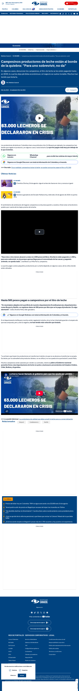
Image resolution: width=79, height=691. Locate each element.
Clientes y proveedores (31, 654)
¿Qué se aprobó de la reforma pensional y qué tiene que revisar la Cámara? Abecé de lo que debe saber (39, 517)
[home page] (39, 3)
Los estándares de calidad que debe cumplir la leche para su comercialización (46, 419)
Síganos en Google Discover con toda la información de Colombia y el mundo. (37, 162)
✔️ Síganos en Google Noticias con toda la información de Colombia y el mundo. (38, 315)
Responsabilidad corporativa (56, 642)
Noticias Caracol (6, 56)
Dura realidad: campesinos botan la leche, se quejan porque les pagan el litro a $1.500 (41, 167)
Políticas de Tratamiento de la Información (57, 676)
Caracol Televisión (13, 639)
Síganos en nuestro (11, 156)
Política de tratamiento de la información (60, 645)
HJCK (10, 651)
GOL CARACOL (27, 9)
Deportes (25, 670)
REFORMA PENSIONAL (16, 13)
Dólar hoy (31, 50)
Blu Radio (11, 642)
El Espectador (12, 657)
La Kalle (10, 648)
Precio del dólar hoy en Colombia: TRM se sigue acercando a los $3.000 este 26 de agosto (37, 503)
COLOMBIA (15, 9)
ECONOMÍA (60, 9)
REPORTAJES (72, 9)
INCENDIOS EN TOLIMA (57, 13)
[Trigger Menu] (3, 3)
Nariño (46, 422)
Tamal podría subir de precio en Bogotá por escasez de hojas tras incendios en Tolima (35, 507)
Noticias (14, 670)
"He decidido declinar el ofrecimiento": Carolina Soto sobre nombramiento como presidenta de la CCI (39, 512)
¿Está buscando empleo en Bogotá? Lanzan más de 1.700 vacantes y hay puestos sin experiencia (39, 522)
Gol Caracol (11, 645)
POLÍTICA (5, 9)
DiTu (9, 654)
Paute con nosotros (30, 660)
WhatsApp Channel (34, 156)
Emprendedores (51, 50)
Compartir (71, 90)
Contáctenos (28, 651)
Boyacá (21, 422)
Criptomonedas (40, 50)
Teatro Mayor (12, 660)
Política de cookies (54, 648)
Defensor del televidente (31, 642)
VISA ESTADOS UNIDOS (33, 13)
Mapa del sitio (29, 657)
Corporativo (52, 654)
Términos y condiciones (55, 651)
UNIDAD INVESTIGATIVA (46, 9)
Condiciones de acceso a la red (57, 639)
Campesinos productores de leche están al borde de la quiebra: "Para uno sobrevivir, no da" (46, 56)
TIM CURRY (45, 13)
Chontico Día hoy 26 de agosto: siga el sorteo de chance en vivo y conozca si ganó (44, 183)
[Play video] (39, 118)
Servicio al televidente (31, 639)
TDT (26, 645)
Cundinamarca (34, 422)
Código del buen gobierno (32, 648)
